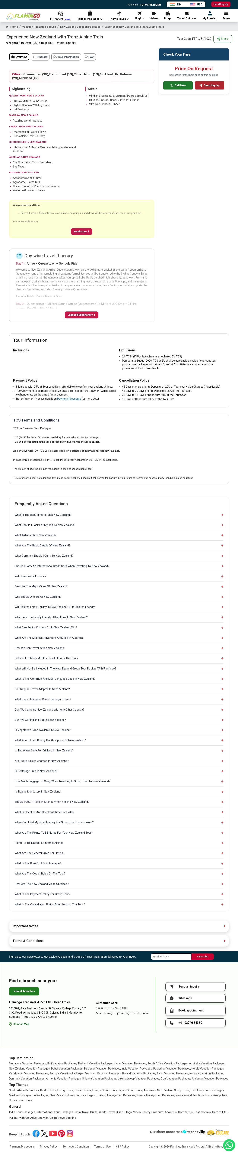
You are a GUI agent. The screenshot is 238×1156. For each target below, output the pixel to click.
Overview (21, 56)
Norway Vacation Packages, (206, 1073)
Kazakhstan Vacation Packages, (29, 1073)
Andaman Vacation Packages (210, 1078)
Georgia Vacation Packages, (66, 1073)
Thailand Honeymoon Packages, (116, 1095)
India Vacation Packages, (137, 1068)
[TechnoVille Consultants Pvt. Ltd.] (194, 1132)
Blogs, (128, 1112)
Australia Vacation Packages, (207, 1063)
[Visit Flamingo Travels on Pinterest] (61, 1133)
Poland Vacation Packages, (139, 1073)
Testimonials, (202, 1112)
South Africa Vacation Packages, (168, 1063)
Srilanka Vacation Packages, (99, 1078)
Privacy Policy (48, 1146)
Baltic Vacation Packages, (173, 1073)
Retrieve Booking (65, 1117)
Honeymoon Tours (20, 1100)
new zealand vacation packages (80, 26)
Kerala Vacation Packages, (208, 1068)
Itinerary (42, 56)
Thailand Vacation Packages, (95, 1063)
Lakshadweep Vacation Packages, (139, 1078)
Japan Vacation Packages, (130, 1063)
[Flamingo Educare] (217, 1132)
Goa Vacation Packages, (176, 1078)
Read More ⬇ (81, 231)
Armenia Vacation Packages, (63, 1078)
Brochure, (157, 1112)
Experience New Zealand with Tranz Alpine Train (134, 26)
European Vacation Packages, (102, 1068)
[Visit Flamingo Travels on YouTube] (53, 1133)
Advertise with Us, (42, 1117)
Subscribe (202, 956)
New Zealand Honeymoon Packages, (72, 1095)
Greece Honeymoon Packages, (156, 1095)
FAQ (91, 56)
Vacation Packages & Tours (39, 26)
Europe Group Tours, (105, 1090)
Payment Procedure (69, 398)
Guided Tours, (83, 1090)
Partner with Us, (19, 1117)
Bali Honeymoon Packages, (207, 1090)
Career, (216, 1112)
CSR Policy (122, 1146)
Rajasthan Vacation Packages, (172, 1068)
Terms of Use (102, 1146)
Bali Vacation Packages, (62, 1063)
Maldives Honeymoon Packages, (29, 1095)
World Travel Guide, (111, 1112)
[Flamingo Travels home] (25, 16)
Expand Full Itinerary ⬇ (82, 314)
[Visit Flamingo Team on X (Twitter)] (44, 1133)
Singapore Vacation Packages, (28, 1063)
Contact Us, (185, 1112)
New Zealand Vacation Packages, (29, 1068)
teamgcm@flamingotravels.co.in (126, 1013)
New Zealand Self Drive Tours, (194, 1095)
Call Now (180, 85)
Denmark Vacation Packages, (27, 1078)
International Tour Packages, (55, 1112)
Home (14, 26)
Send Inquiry (221, 4)
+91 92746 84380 (150, 4)
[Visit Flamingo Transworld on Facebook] (36, 1133)
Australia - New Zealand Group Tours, (167, 1090)
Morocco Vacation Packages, (103, 1073)
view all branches (24, 991)
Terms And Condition (76, 1146)
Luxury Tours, (65, 1090)
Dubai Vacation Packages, (67, 1068)
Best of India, (48, 1090)
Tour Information (68, 56)
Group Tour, (220, 1095)
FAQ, (225, 1112)
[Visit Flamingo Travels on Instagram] (70, 1133)
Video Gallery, (142, 1112)
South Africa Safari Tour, (24, 1090)
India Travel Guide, (86, 1112)
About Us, (171, 1112)
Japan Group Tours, (131, 1090)
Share (224, 38)
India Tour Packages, (22, 1112)
